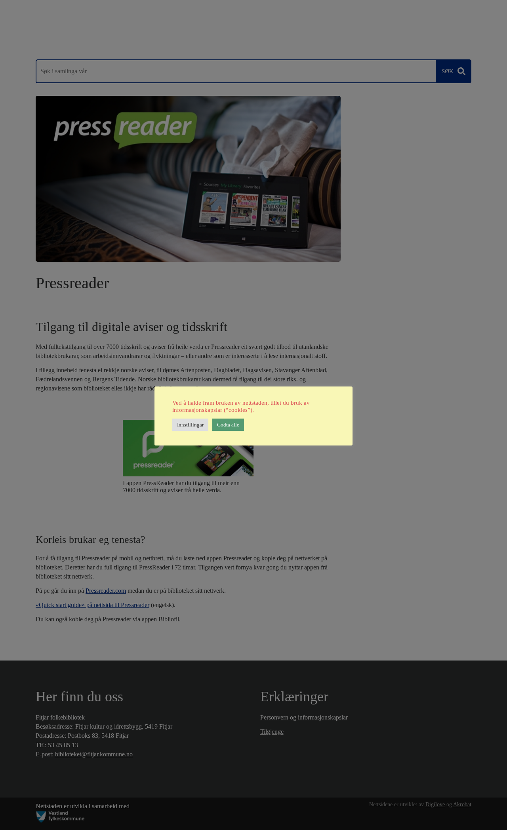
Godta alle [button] (228, 425)
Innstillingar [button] (190, 425)
